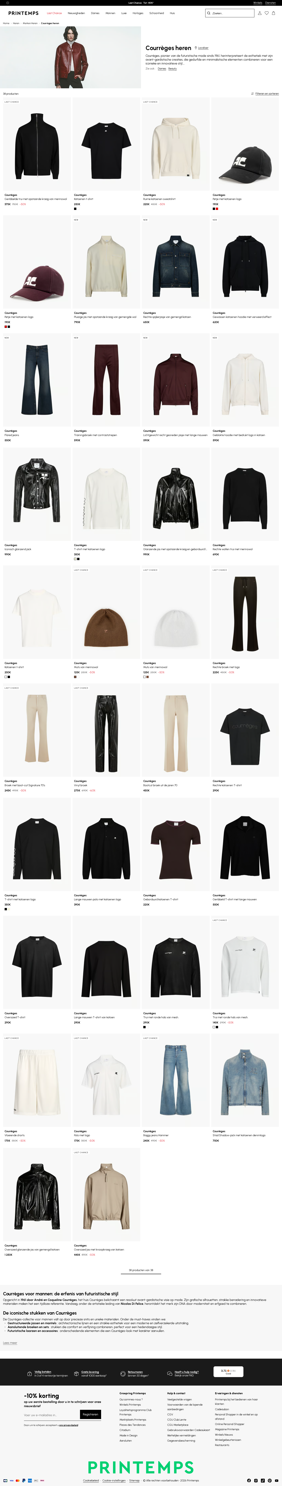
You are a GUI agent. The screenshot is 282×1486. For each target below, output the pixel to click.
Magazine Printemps (227, 1429)
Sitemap (134, 1480)
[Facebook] (249, 1480)
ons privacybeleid (68, 1425)
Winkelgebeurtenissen (228, 1440)
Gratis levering (90, 1372)
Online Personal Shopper (229, 1424)
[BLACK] (75, 209)
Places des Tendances (133, 1425)
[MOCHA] (75, 677)
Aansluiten (126, 1440)
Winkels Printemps (130, 1404)
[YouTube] (276, 1480)
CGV (170, 1414)
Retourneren (135, 1372)
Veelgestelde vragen (179, 1399)
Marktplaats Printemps (133, 1419)
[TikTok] (263, 1480)
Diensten (270, 2)
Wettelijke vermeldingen (181, 1435)
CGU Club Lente (176, 1419)
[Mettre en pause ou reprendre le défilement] (7, 2)
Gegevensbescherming (181, 1440)
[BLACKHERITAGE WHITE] (78, 559)
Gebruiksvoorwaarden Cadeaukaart (188, 1430)
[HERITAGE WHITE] (78, 209)
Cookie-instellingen (114, 1480)
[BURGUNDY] (217, 209)
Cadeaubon (222, 1409)
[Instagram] (256, 1480)
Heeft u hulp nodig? (187, 1372)
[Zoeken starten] (208, 13)
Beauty (172, 68)
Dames (162, 68)
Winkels (257, 2)
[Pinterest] (269, 1480)
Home (6, 23)
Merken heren (30, 23)
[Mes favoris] (266, 13)
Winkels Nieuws (224, 1434)
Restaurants (222, 1445)
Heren (16, 23)
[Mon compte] (259, 13)
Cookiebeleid (91, 1480)
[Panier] (273, 13)
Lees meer (10, 1343)
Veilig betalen (43, 1371)
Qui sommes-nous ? (131, 1399)
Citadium (125, 1430)
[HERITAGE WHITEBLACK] (75, 559)
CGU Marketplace (177, 1425)
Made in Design (129, 1435)
